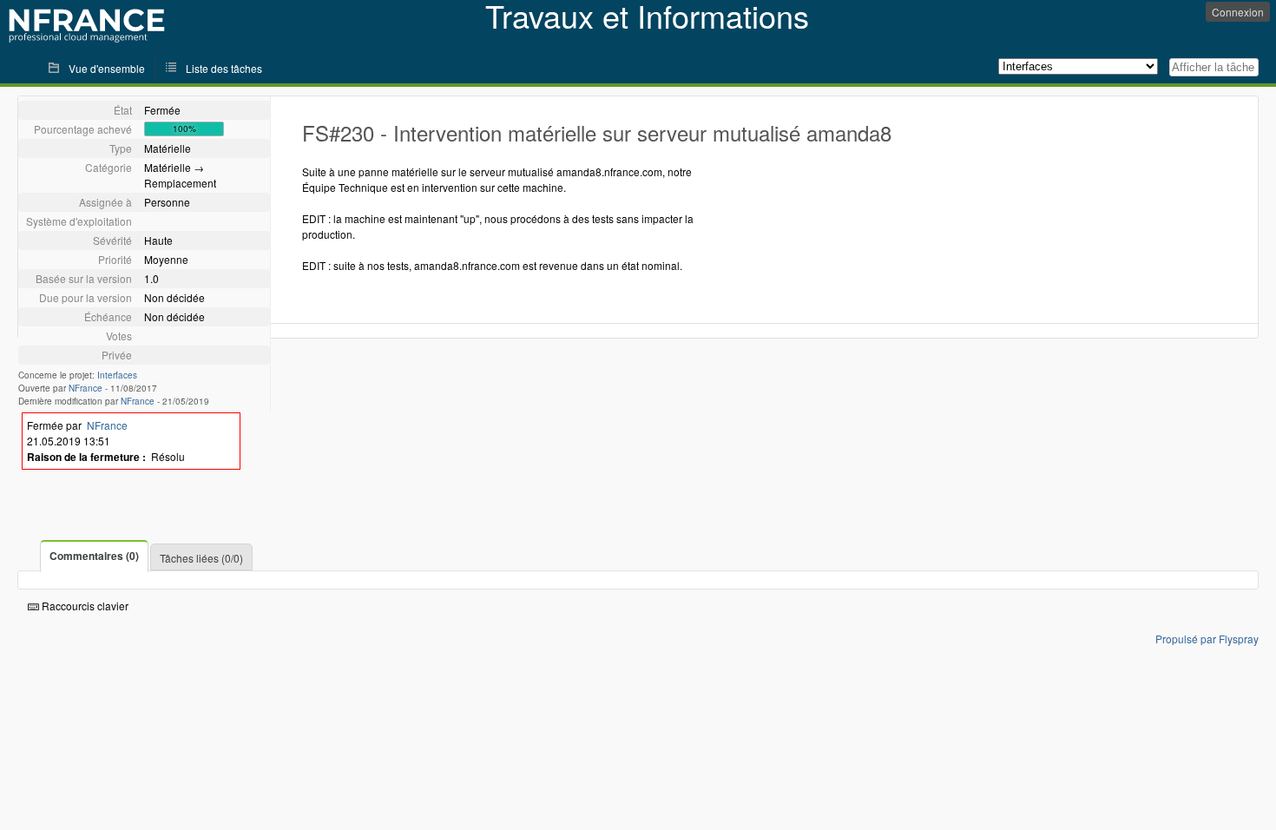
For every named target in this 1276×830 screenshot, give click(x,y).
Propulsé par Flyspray (1207, 638)
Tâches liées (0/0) (201, 557)
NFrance (85, 388)
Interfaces (117, 375)
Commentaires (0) (94, 555)
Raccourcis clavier (83, 605)
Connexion (1238, 11)
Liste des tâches (224, 68)
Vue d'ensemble (107, 68)
